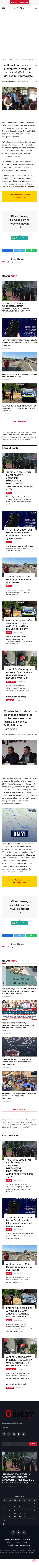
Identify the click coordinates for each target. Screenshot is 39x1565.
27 (20, 1517)
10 (4, 1510)
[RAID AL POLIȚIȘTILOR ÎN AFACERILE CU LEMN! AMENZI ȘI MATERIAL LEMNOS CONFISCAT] (19, 393)
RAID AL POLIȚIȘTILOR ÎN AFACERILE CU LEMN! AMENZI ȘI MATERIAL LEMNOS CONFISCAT (19, 408)
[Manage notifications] (34, 1560)
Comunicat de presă (16, 696)
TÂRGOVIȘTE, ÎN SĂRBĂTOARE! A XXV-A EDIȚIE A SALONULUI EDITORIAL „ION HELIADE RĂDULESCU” (19, 991)
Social (35, 82)
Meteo (19, 1542)
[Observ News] (19, 8)
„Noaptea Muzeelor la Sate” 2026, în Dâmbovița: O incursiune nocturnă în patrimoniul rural (17, 1061)
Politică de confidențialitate (18, 1545)
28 (25, 1517)
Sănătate (26, 1539)
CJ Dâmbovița (32, 735)
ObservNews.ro (9, 82)
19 (15, 1513)
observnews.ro (23, 195)
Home (7, 1539)
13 (19, 1510)
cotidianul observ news (19, 2)
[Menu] (3, 8)
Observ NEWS (28, 1552)
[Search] (36, 8)
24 (5, 1517)
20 (20, 1513)
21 (24, 1513)
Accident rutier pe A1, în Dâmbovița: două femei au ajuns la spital (19, 579)
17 (4, 1513)
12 (15, 1510)
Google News (20, 198)
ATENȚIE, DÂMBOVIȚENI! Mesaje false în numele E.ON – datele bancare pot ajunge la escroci (19, 342)
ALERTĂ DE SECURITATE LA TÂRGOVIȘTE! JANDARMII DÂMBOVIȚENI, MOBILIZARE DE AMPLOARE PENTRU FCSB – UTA (19, 481)
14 (24, 1510)
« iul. (3, 1524)
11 (9, 1510)
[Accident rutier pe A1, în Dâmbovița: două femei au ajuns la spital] (19, 361)
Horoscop (11, 1542)
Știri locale (15, 1539)
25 (10, 1517)
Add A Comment (19, 422)
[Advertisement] (19, 35)
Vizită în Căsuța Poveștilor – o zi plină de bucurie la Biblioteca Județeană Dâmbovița (19, 1095)
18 (10, 1513)
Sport (26, 1542)
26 (15, 1517)
